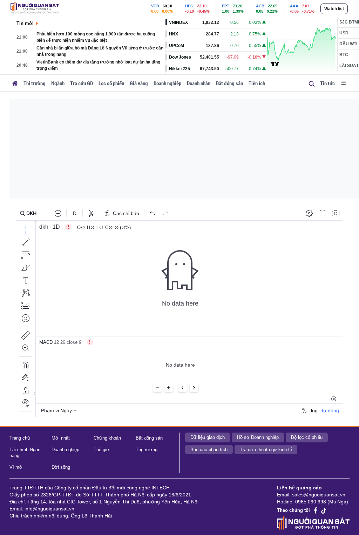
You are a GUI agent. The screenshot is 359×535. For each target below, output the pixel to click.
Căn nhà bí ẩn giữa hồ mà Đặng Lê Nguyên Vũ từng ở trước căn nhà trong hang (99, 51)
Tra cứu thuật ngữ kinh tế (266, 449)
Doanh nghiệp (167, 83)
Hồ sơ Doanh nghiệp (258, 437)
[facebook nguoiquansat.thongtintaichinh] (315, 510)
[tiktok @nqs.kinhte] (323, 510)
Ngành (58, 83)
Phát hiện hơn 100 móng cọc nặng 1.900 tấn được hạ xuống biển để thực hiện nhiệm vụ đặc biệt (95, 37)
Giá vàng (139, 83)
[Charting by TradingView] (275, 63)
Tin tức (327, 83)
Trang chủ (19, 438)
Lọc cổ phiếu (111, 83)
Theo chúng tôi (293, 510)
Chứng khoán (107, 438)
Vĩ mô (15, 467)
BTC (343, 54)
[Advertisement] (184, 148)
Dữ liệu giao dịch (207, 437)
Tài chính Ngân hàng (24, 452)
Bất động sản (229, 83)
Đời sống (61, 467)
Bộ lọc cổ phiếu (307, 437)
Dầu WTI (348, 43)
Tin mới (25, 23)
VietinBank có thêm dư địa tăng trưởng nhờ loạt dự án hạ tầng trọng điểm (98, 65)
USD (343, 33)
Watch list (334, 8)
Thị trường (34, 83)
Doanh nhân (198, 83)
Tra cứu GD (81, 83)
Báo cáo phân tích (209, 449)
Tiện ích (257, 83)
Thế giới (102, 449)
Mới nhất (61, 438)
